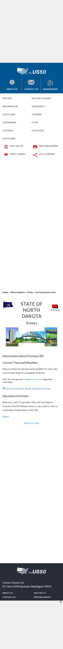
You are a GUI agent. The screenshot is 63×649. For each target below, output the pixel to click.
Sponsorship (50, 89)
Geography (38, 106)
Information (10, 106)
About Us (12, 89)
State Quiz (38, 130)
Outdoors (8, 114)
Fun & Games (17, 154)
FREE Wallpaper (48, 146)
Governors (9, 122)
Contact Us (31, 89)
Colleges (7, 130)
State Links (9, 138)
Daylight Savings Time (32, 379)
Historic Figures (41, 98)
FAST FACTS (16, 146)
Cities (35, 122)
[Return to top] (31, 423)
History (7, 98)
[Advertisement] (31, 31)
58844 (5, 416)
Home (5, 292)
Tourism (37, 114)
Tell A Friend (47, 154)
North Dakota (18, 292)
